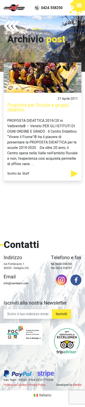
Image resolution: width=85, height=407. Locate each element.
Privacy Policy (37, 385)
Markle (77, 385)
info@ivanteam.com (16, 283)
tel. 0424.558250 (61, 264)
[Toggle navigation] (79, 6)
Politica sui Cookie (15, 385)
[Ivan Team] (14, 8)
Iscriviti (61, 314)
